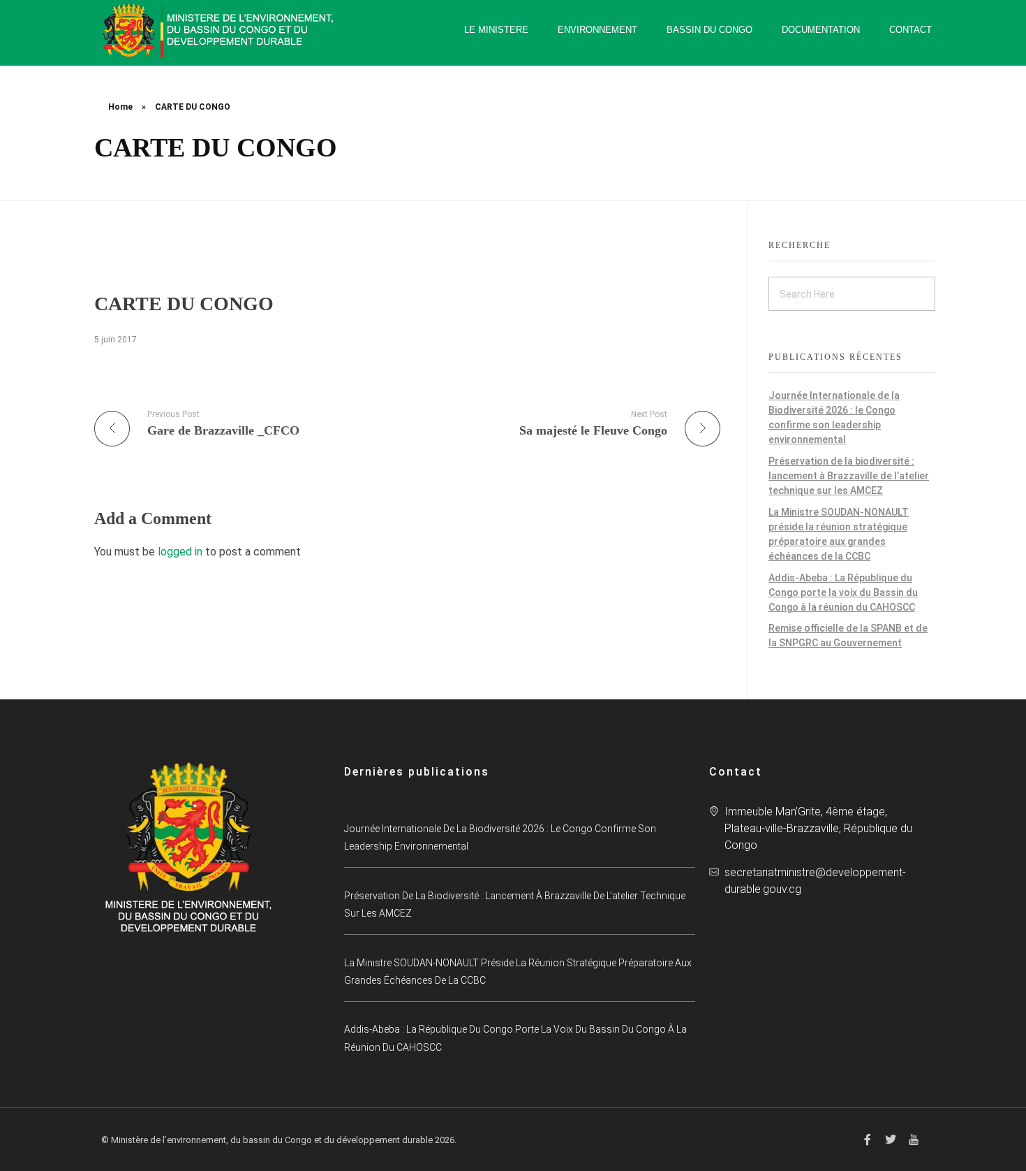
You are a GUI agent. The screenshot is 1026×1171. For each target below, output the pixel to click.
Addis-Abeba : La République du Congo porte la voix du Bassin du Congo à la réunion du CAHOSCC (843, 592)
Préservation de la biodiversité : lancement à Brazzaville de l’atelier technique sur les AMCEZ (848, 476)
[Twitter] (890, 1139)
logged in (181, 551)
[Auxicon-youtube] (913, 1139)
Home (120, 107)
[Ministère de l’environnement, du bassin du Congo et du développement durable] (219, 30)
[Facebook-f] (867, 1139)
